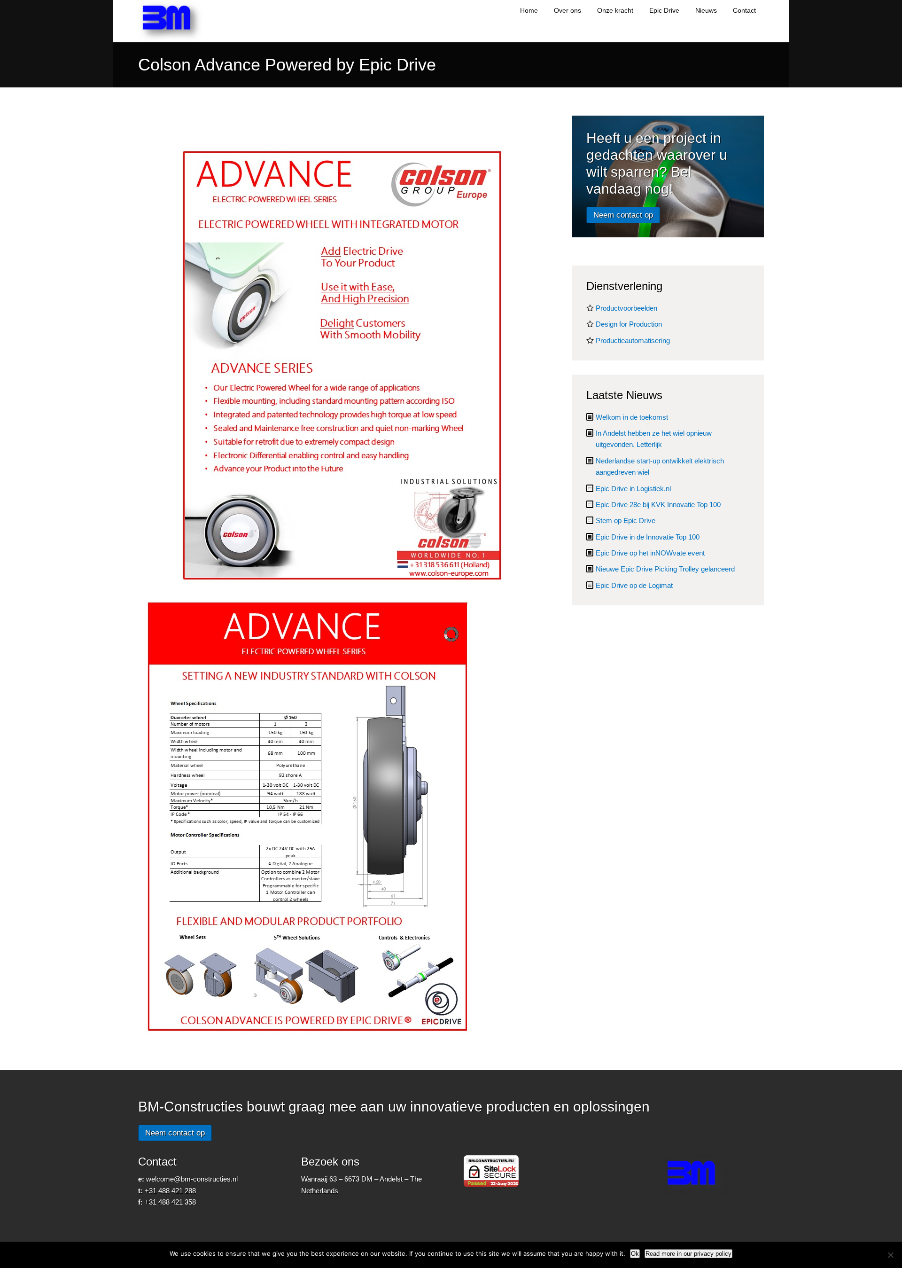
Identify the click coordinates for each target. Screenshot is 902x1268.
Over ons (567, 10)
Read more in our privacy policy (688, 1253)
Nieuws (706, 10)
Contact (744, 10)
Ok (635, 1253)
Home (529, 10)
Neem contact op (623, 215)
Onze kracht (615, 10)
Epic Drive (664, 10)
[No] (890, 1255)
